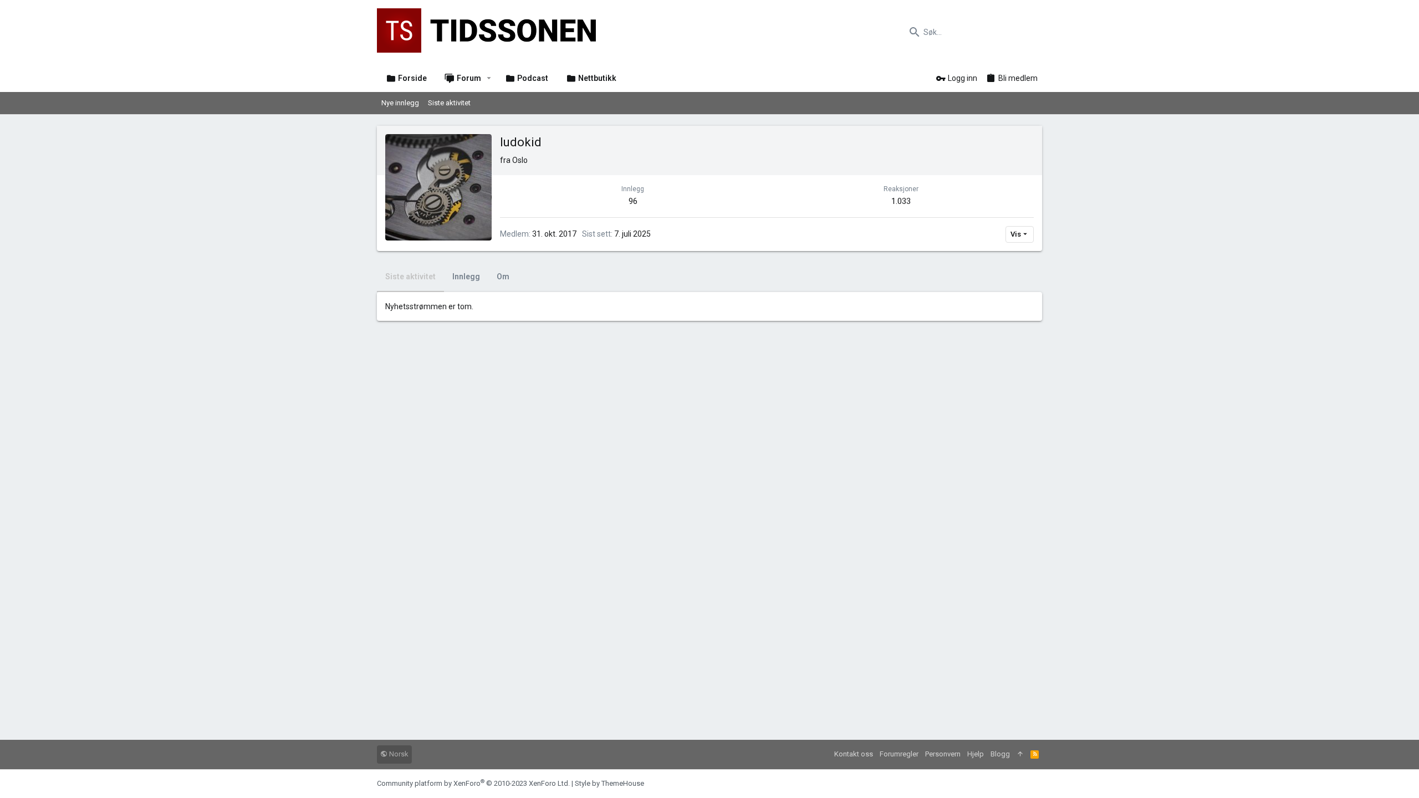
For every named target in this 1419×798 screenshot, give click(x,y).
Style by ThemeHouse (609, 783)
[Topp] (1020, 754)
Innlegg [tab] (466, 276)
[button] (489, 78)
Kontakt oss (853, 754)
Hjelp (975, 754)
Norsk (398, 754)
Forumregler (899, 754)
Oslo (520, 160)
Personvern (943, 754)
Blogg (1000, 754)
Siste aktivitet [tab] (410, 276)
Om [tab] (503, 276)
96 (633, 201)
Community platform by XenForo (473, 783)
